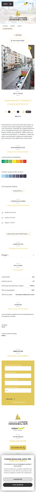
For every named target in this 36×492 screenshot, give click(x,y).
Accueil (5, 26)
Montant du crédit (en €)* (13, 365)
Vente (13, 26)
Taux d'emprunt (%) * (12, 387)
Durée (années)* (10, 372)
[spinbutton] (18, 390)
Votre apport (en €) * (11, 380)
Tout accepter (17, 485)
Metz (20, 26)
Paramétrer (18, 479)
